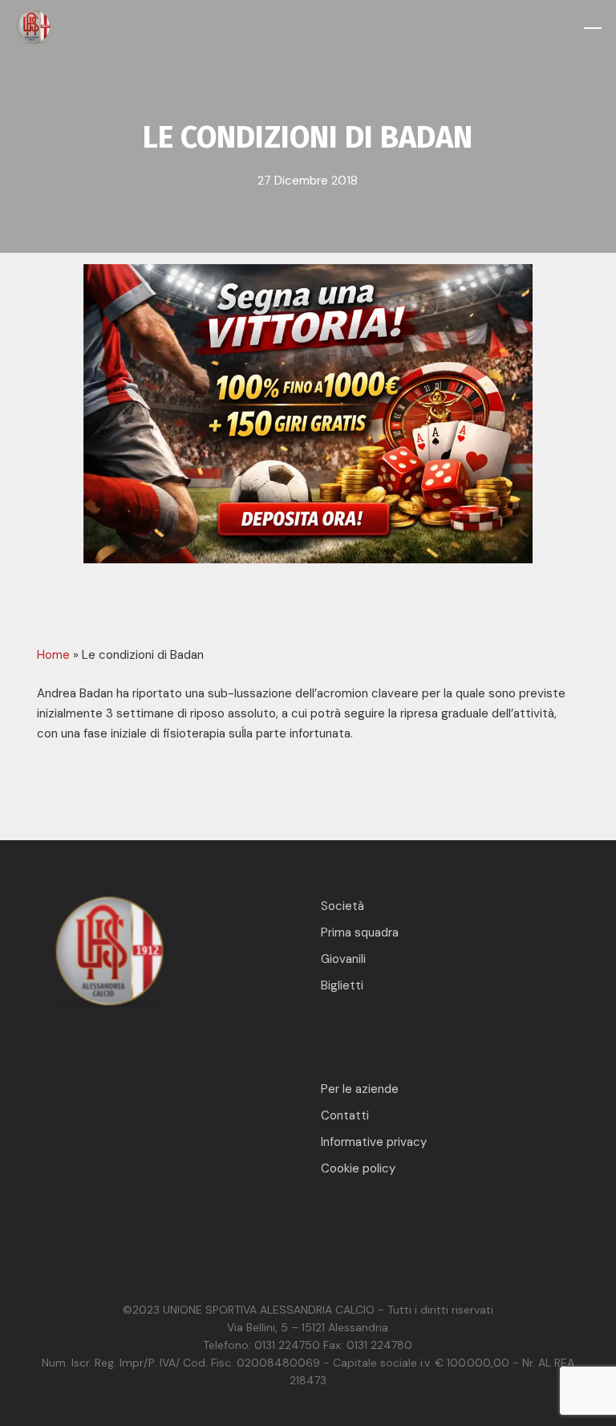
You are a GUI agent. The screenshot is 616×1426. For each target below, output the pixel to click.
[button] (593, 28)
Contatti (345, 1115)
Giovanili (343, 959)
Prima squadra (360, 932)
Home (53, 655)
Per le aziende (360, 1089)
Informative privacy (374, 1142)
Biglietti (342, 985)
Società (342, 906)
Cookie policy (358, 1168)
